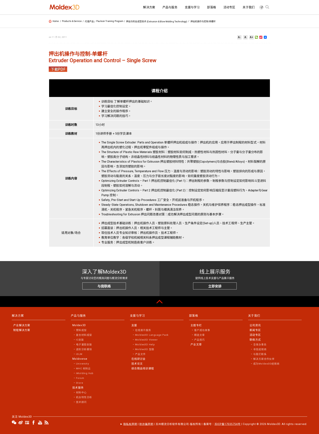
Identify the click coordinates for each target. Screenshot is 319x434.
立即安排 (215, 286)
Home (56, 21)
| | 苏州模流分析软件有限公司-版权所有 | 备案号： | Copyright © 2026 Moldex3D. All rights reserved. (215, 424)
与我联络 (104, 286)
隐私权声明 (130, 424)
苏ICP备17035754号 (228, 424)
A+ (251, 37)
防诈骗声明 (146, 424)
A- (239, 37)
